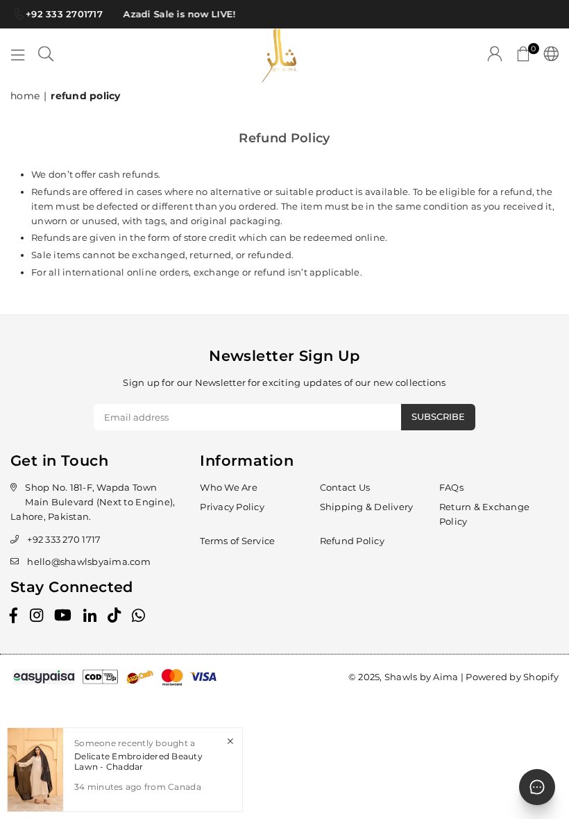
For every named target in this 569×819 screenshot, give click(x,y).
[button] (523, 55)
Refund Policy (352, 540)
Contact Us (345, 487)
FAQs (451, 487)
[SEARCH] (46, 55)
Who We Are (228, 487)
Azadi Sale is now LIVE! (177, 13)
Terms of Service (237, 540)
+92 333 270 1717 (64, 539)
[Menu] (18, 55)
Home (25, 96)
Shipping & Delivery (367, 506)
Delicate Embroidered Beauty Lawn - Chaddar (138, 761)
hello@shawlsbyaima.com (89, 561)
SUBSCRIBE (438, 416)
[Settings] (548, 55)
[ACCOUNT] (495, 55)
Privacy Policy (232, 506)
